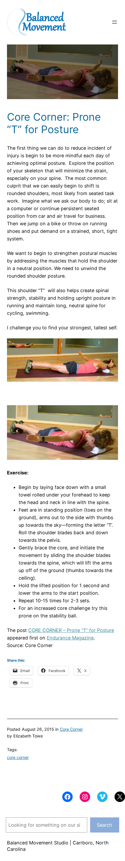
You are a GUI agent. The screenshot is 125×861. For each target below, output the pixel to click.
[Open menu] (114, 22)
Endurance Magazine (70, 638)
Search (104, 825)
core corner (18, 757)
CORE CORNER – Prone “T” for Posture (71, 630)
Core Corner (71, 729)
